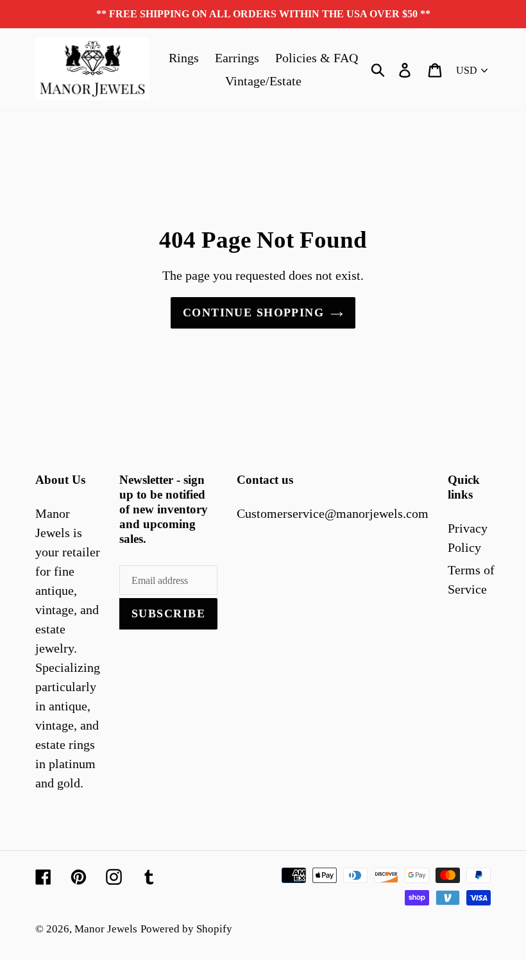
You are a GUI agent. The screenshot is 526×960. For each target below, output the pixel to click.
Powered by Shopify (186, 929)
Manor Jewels (105, 929)
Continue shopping (253, 312)
